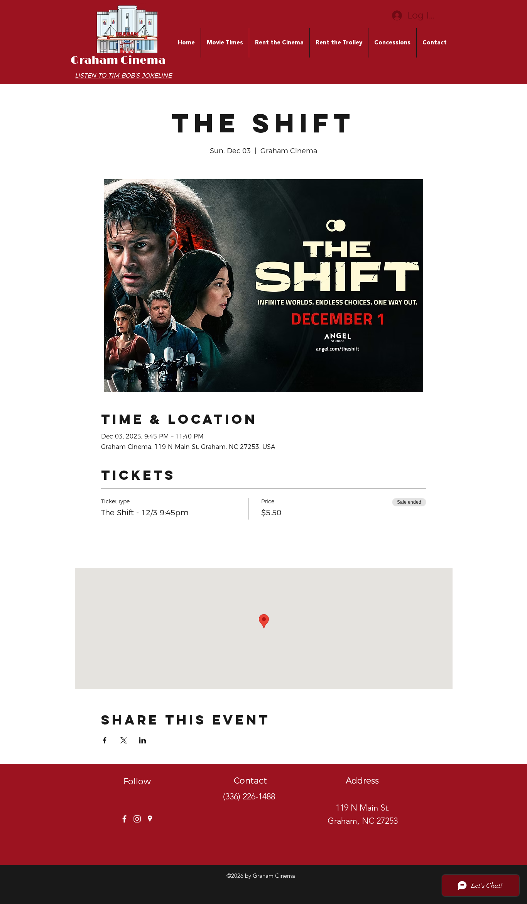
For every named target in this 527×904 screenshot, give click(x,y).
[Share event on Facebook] (104, 740)
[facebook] (124, 819)
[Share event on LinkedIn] (142, 740)
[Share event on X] (123, 740)
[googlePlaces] (150, 819)
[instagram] (137, 819)
